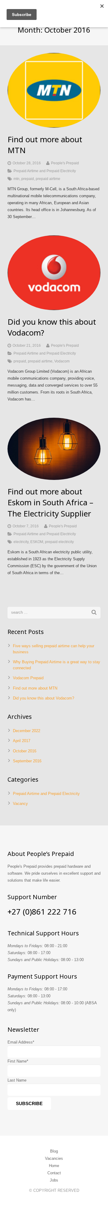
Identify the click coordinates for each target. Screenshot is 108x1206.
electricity (21, 542)
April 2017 (21, 740)
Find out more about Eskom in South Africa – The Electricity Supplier (50, 502)
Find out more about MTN (35, 688)
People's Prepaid (65, 163)
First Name (18, 1061)
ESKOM (36, 542)
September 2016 (27, 761)
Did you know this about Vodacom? (43, 698)
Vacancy (20, 803)
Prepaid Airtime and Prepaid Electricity (45, 171)
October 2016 (24, 751)
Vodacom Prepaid (28, 678)
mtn (17, 179)
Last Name (17, 1080)
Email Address (21, 1042)
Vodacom (62, 361)
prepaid (27, 179)
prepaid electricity (59, 542)
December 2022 (26, 730)
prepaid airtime (48, 179)
